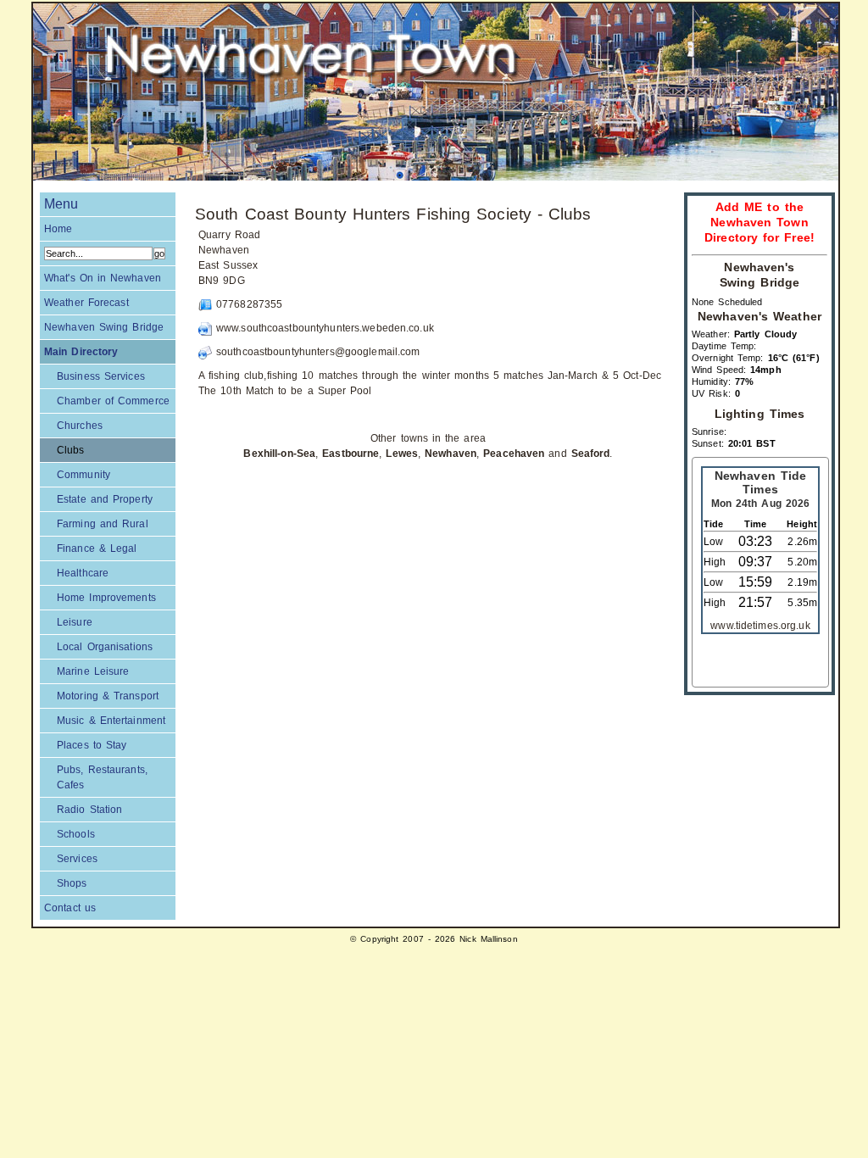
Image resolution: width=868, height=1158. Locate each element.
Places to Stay (91, 745)
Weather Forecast (86, 303)
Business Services (101, 376)
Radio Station (89, 810)
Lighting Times (759, 414)
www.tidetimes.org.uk (760, 626)
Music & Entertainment (111, 721)
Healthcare (82, 573)
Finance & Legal (96, 548)
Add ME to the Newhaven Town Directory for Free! (759, 222)
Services (77, 859)
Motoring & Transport (108, 696)
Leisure (74, 622)
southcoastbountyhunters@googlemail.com (318, 352)
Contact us (70, 908)
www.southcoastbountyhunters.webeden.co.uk (325, 328)
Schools (76, 834)
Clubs (71, 450)
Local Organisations (105, 647)
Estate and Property (105, 499)
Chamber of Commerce (113, 401)
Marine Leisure (93, 671)
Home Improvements (106, 598)
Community (83, 475)
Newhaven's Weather (759, 316)
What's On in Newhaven (102, 278)
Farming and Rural (102, 524)
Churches (80, 425)
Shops (72, 883)
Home (58, 229)
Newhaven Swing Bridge (104, 327)
